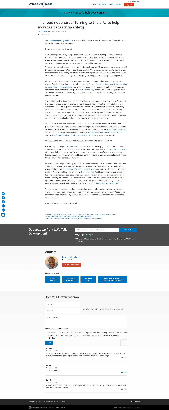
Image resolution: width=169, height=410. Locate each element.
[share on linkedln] (3, 205)
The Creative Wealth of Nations (58, 40)
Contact (118, 4)
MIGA (57, 407)
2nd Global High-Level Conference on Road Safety (73, 135)
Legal (30, 401)
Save (49, 342)
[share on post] (3, 201)
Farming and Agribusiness (70, 279)
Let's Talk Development (92, 12)
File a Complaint (135, 401)
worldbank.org (133, 1)
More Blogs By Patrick (72, 265)
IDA (50, 407)
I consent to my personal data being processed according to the (106, 240)
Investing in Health (53, 279)
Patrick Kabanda (44, 31)
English (47, 34)
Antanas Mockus (73, 146)
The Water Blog (88, 279)
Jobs (58, 401)
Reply (122, 357)
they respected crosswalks (106, 183)
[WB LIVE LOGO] (129, 5)
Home (94, 4)
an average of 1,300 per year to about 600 (81, 169)
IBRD (45, 407)
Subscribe (128, 229)
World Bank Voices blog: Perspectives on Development (112, 279)
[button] (137, 4)
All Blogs (102, 4)
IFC (53, 407)
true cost (95, 118)
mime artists (88, 172)
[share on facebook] (3, 197)
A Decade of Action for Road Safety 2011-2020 (105, 132)
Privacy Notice (66, 332)
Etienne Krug (89, 90)
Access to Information (49, 401)
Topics (111, 4)
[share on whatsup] (3, 210)
